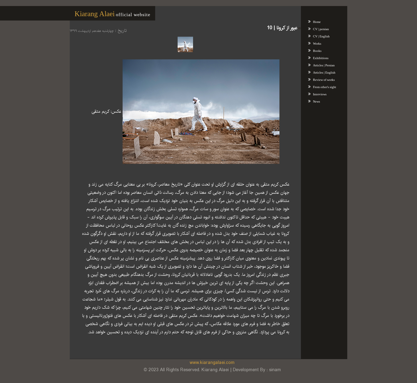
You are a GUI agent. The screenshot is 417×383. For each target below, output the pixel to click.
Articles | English (324, 72)
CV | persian (321, 29)
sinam (275, 370)
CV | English (321, 36)
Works (317, 43)
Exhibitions (320, 58)
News (316, 101)
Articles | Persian (324, 65)
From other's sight (324, 87)
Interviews (320, 94)
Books (317, 51)
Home (317, 22)
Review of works (324, 80)
